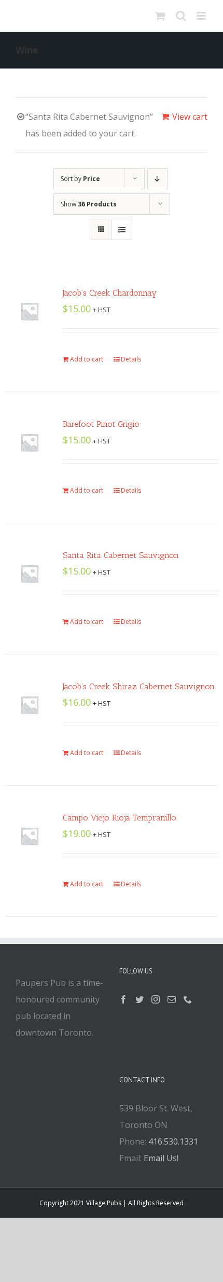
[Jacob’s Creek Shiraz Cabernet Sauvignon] (29, 704)
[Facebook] (123, 999)
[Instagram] (155, 999)
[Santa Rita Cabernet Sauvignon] (29, 573)
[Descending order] (157, 178)
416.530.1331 (173, 1141)
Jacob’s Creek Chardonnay (110, 293)
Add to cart (86, 359)
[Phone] (188, 999)
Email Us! (161, 1158)
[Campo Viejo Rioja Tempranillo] (29, 836)
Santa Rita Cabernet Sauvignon (121, 555)
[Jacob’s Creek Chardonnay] (29, 311)
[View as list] (122, 229)
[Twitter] (139, 999)
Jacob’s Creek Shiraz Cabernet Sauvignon (139, 686)
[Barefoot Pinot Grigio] (29, 442)
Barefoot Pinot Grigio (101, 424)
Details (131, 359)
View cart (189, 116)
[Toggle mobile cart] (160, 15)
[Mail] (172, 999)
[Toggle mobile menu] (202, 15)
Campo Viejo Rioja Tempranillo (119, 818)
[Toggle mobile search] (181, 15)
